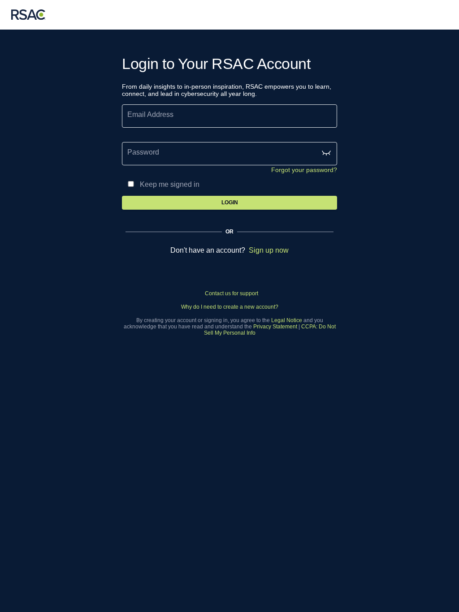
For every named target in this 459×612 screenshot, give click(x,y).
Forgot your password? (304, 169)
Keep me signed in (169, 184)
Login (229, 202)
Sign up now (269, 250)
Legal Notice (286, 320)
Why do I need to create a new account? (229, 307)
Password (143, 152)
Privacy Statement (275, 326)
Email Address (150, 114)
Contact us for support (231, 293)
